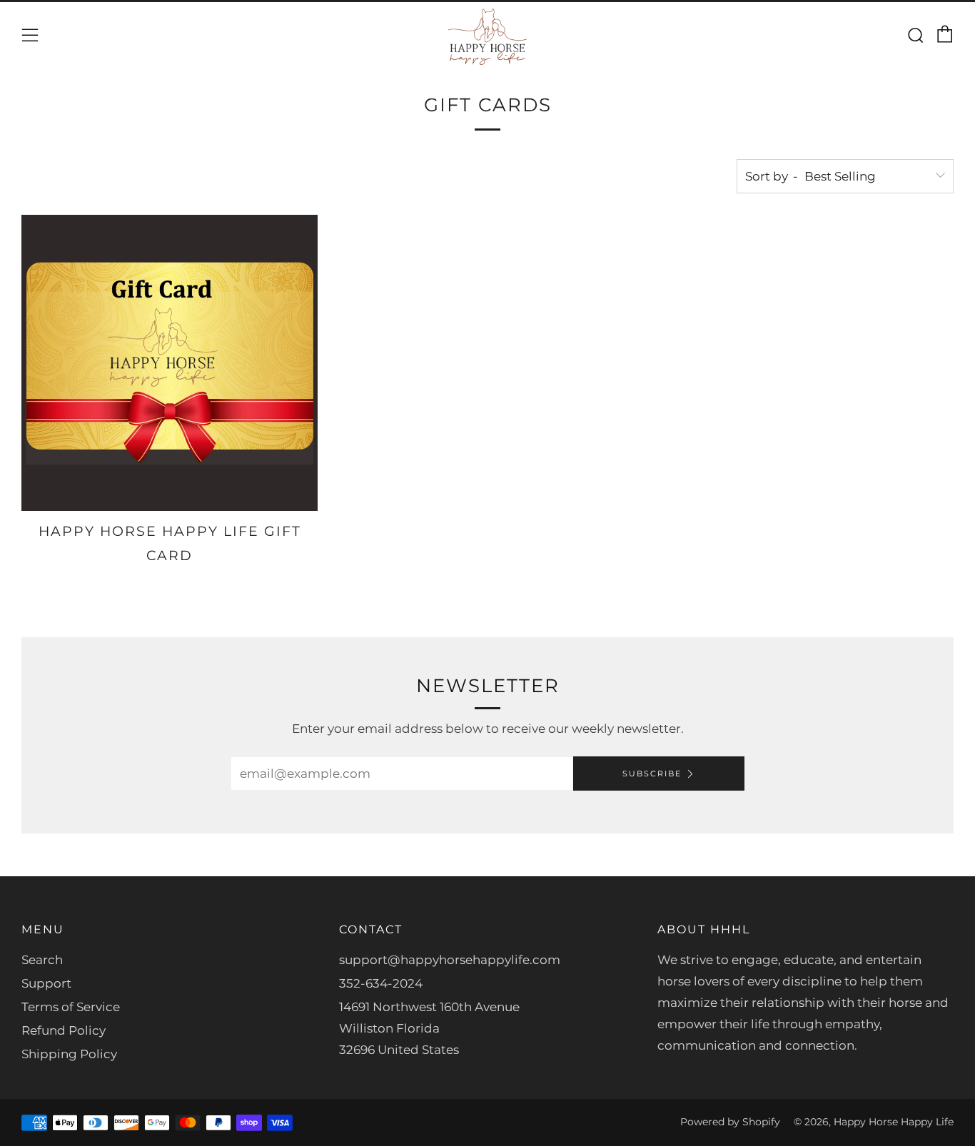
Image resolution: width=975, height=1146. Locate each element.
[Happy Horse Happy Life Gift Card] (169, 363)
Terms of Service (70, 1007)
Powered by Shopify (730, 1121)
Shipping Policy (69, 1054)
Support (46, 983)
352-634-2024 (381, 983)
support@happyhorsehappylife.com (449, 960)
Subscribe (652, 774)
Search (42, 960)
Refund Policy (63, 1030)
